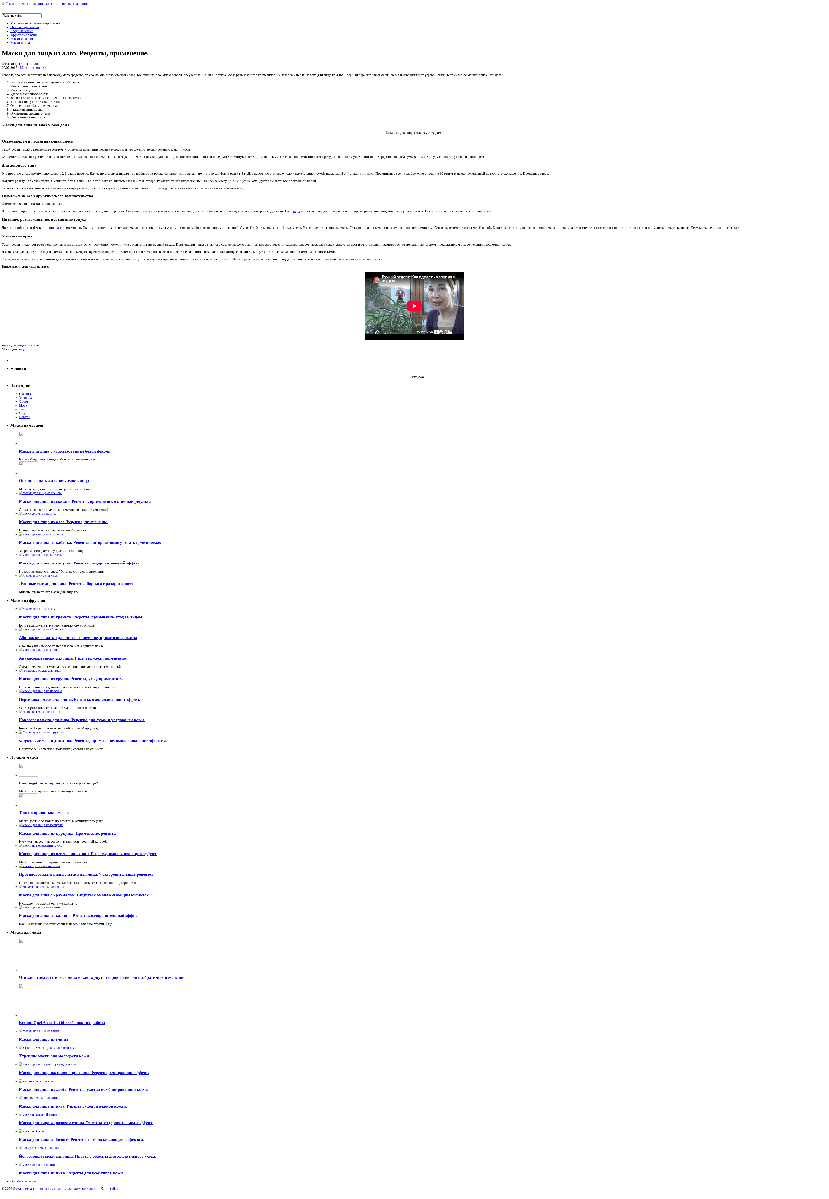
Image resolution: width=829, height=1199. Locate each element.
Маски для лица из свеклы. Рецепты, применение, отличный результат (86, 501)
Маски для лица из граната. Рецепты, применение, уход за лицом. (81, 617)
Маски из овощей (23, 39)
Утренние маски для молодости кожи (54, 1056)
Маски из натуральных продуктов (35, 23)
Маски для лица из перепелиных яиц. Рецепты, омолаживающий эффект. (88, 854)
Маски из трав (21, 42)
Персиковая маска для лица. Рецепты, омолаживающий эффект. (79, 699)
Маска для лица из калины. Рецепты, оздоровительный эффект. (79, 915)
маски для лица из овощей (21, 345)
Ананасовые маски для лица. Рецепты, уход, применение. (73, 658)
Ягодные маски (21, 31)
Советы (24, 417)
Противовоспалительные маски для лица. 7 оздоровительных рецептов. (87, 874)
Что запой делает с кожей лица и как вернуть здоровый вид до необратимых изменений (102, 977)
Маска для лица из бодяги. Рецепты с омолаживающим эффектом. (81, 1139)
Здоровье (25, 397)
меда (296, 211)
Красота (25, 394)
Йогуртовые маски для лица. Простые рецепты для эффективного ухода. (87, 1156)
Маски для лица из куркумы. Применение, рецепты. (68, 833)
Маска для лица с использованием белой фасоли (65, 451)
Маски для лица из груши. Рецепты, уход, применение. (70, 678)
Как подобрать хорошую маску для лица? (58, 783)
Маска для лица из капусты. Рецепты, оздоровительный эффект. (80, 563)
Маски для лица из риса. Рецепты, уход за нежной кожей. (73, 1106)
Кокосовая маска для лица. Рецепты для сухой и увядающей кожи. (82, 720)
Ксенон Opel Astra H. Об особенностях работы (62, 1022)
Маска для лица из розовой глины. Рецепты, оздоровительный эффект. (86, 1122)
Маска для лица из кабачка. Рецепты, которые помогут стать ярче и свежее (90, 542)
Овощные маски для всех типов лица (54, 480)
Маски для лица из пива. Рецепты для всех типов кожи (71, 1173)
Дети (22, 409)
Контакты (28, 1181)
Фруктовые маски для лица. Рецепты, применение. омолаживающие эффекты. (93, 740)
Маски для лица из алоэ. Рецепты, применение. (63, 522)
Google (15, 1181)
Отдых (24, 413)
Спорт (23, 401)
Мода (23, 405)
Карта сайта (109, 1188)
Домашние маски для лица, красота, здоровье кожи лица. (55, 1188)
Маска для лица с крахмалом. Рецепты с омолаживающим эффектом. (84, 895)
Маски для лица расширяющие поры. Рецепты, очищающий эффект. (84, 1072)
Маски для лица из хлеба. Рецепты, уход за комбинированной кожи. (83, 1089)
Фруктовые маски (23, 35)
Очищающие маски (24, 27)
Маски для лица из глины (43, 1039)
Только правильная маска (44, 812)
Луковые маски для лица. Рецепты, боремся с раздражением (76, 583)
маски (61, 227)
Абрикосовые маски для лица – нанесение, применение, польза (78, 637)
